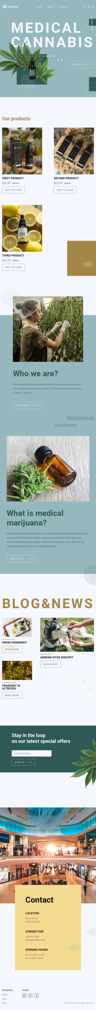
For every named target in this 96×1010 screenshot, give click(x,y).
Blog (50, 6)
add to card (13, 190)
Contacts (64, 6)
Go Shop (77, 64)
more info (23, 405)
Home (5, 994)
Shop (39, 6)
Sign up (20, 762)
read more (12, 649)
